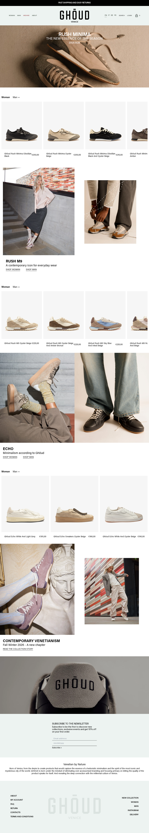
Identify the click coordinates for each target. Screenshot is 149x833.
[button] (137, 15)
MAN (19, 15)
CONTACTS (15, 812)
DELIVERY (134, 815)
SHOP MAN (31, 270)
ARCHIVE (26, 15)
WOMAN (12, 15)
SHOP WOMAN (13, 270)
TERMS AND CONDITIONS (21, 817)
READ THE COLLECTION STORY (18, 649)
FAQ (12, 804)
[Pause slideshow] (1, 26)
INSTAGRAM (133, 810)
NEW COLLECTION (130, 798)
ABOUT (34, 15)
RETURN (14, 808)
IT (109, 15)
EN (106, 15)
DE (112, 15)
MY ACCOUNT (16, 800)
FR (115, 15)
